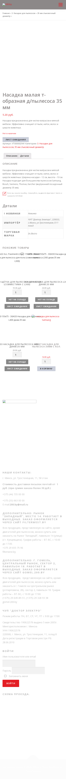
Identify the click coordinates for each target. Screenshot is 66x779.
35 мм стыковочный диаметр (29, 147)
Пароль (7, 670)
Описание (11, 155)
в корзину (46, 368)
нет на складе (17, 299)
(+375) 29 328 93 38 (37, 597)
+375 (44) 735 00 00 (14, 494)
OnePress (54, 767)
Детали (24, 155)
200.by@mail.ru (19, 504)
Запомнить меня (18, 676)
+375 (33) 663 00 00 (14, 500)
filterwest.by (9, 551)
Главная (6, 13)
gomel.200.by (10, 601)
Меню (60, 2)
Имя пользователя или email (19, 656)
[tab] (12, 156)
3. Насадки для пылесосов (23, 13)
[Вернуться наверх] (33, 759)
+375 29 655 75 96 (13, 547)
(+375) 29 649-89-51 (14, 597)
